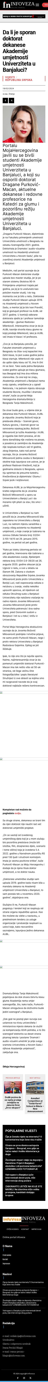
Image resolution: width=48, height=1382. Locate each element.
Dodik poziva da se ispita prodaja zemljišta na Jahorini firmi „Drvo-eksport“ (13, 1102)
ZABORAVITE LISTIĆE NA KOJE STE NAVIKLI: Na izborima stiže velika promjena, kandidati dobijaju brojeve (23, 1191)
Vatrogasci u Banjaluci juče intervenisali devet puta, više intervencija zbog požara (20, 1177)
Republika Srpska (18, 80)
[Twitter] (11, 100)
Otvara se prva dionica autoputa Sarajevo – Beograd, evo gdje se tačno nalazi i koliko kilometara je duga (22, 1150)
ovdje (18, 813)
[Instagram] (24, 1378)
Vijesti (10, 77)
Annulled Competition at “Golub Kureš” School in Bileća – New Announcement (35, 1105)
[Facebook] (5, 100)
